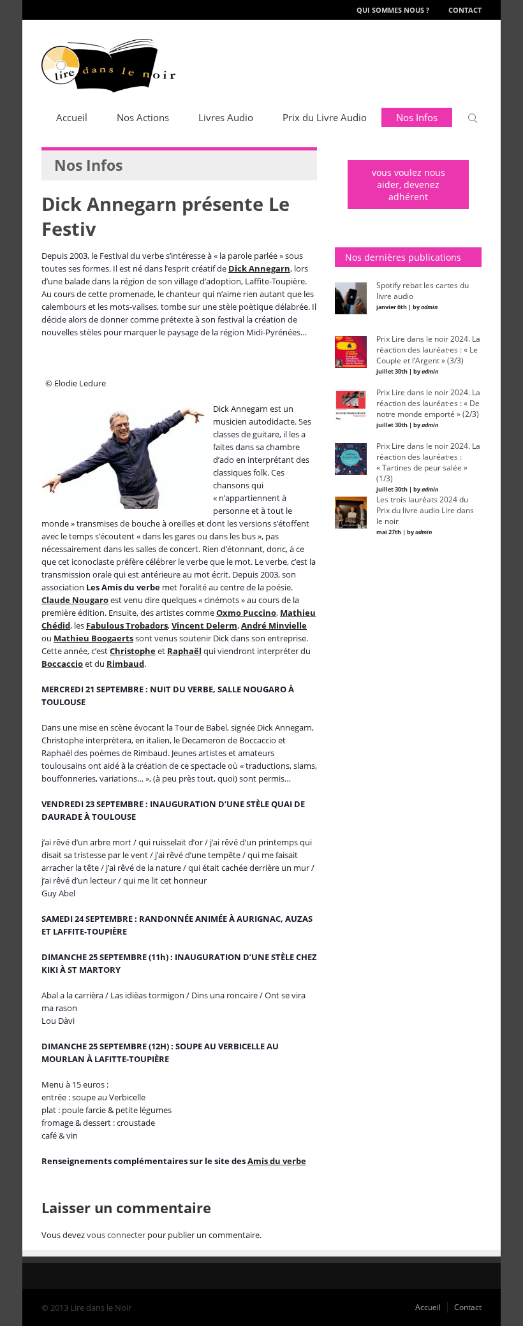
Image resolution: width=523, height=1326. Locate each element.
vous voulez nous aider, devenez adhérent (408, 184)
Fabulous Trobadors (127, 625)
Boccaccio (62, 663)
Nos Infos (417, 117)
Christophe (133, 651)
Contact (465, 10)
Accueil (71, 117)
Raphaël (184, 651)
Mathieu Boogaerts (93, 638)
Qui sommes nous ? (393, 10)
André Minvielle (274, 625)
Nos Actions (143, 117)
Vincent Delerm (204, 625)
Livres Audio (225, 117)
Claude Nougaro (74, 600)
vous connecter (116, 1235)
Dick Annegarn (259, 268)
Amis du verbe (276, 1161)
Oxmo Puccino (246, 612)
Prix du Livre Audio (325, 117)
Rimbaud (125, 663)
